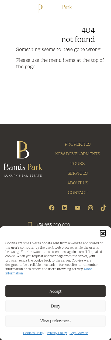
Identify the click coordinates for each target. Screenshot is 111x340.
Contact (77, 192)
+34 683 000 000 (53, 224)
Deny (55, 306)
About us (77, 182)
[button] (103, 233)
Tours (78, 163)
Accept (56, 291)
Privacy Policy (57, 333)
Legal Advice (79, 333)
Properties (78, 144)
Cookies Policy (33, 333)
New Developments (77, 153)
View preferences (55, 320)
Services (78, 173)
